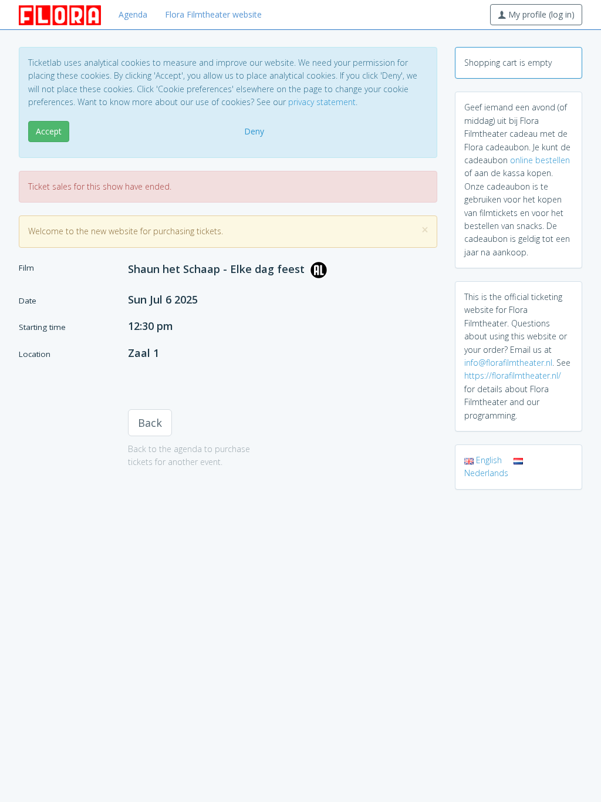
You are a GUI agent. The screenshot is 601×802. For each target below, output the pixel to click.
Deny (254, 131)
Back (150, 423)
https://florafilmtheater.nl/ (512, 375)
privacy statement (322, 101)
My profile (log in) (540, 14)
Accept (49, 131)
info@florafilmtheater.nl (508, 362)
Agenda (133, 14)
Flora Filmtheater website (213, 14)
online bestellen (540, 160)
